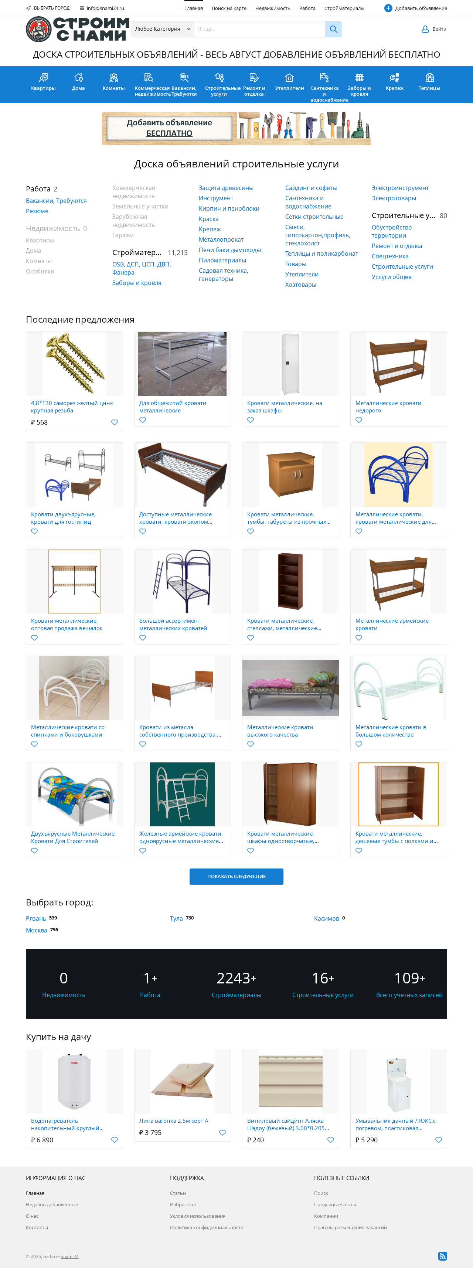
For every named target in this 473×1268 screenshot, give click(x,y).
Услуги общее (392, 277)
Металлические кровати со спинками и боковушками (68, 730)
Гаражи (123, 235)
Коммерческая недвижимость (150, 91)
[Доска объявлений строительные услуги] (77, 29)
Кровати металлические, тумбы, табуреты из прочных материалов (286, 521)
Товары (295, 264)
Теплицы (429, 88)
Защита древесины (226, 188)
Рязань (36, 918)
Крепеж (395, 88)
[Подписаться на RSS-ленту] (442, 1256)
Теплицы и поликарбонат (321, 253)
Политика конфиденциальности (207, 1227)
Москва (36, 930)
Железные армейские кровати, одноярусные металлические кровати (181, 841)
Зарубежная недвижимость (133, 221)
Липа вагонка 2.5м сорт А (173, 1120)
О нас (32, 1216)
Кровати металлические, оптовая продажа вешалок (67, 624)
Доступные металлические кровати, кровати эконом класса (175, 521)
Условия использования (197, 1216)
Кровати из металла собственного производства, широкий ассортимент (178, 734)
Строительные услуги (220, 91)
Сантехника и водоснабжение (326, 94)
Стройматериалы (344, 8)
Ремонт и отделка (254, 91)
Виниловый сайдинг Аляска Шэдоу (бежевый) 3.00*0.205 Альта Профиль (286, 1128)
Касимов (326, 918)
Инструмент (216, 198)
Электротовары (394, 198)
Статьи (178, 1193)
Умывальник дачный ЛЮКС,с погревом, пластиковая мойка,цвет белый (395, 1128)
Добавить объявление (421, 8)
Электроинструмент (400, 188)
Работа (307, 8)
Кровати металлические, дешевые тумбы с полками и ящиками (394, 841)
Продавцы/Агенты (335, 1204)
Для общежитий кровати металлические (173, 406)
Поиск (321, 1193)
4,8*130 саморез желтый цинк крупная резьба (72, 406)
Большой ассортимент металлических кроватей (173, 624)
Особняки (40, 271)
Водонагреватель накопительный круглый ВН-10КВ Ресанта (65, 1128)
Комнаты (114, 88)
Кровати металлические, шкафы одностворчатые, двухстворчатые (280, 841)
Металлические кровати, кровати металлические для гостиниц (393, 521)
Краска (209, 219)
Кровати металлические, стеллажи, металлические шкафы (282, 628)
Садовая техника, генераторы (223, 274)
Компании (326, 1216)
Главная (193, 8)
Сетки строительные (314, 217)
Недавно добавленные (52, 1204)
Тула (176, 918)
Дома (78, 88)
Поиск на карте (229, 8)
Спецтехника (390, 256)
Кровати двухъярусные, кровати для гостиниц (63, 517)
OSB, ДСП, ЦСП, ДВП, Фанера (141, 268)
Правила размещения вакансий (350, 1227)
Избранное (183, 1204)
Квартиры (43, 88)
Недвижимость (272, 8)
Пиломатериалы (222, 260)
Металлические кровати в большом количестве (390, 730)
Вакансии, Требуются (184, 91)
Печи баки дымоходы (230, 250)
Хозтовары (300, 285)
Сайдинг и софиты (311, 188)
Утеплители (289, 88)
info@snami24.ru (105, 8)
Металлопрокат (221, 239)
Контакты (37, 1227)
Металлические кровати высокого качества (280, 730)
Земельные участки (140, 206)
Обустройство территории (392, 231)
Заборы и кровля (359, 91)
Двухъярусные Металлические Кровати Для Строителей (73, 837)
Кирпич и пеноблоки (229, 208)
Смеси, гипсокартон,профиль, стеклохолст (317, 235)
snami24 (70, 1256)
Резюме (37, 211)
